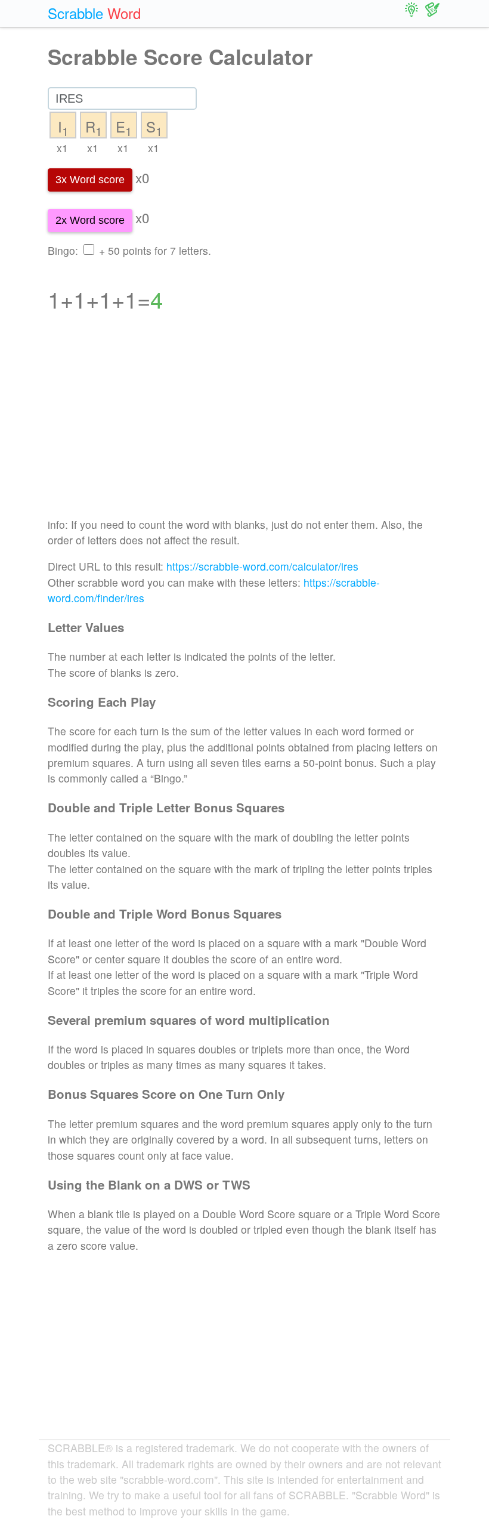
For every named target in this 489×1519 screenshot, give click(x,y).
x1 (62, 147)
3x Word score (90, 180)
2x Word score (90, 220)
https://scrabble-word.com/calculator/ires (262, 566)
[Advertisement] (244, 422)
